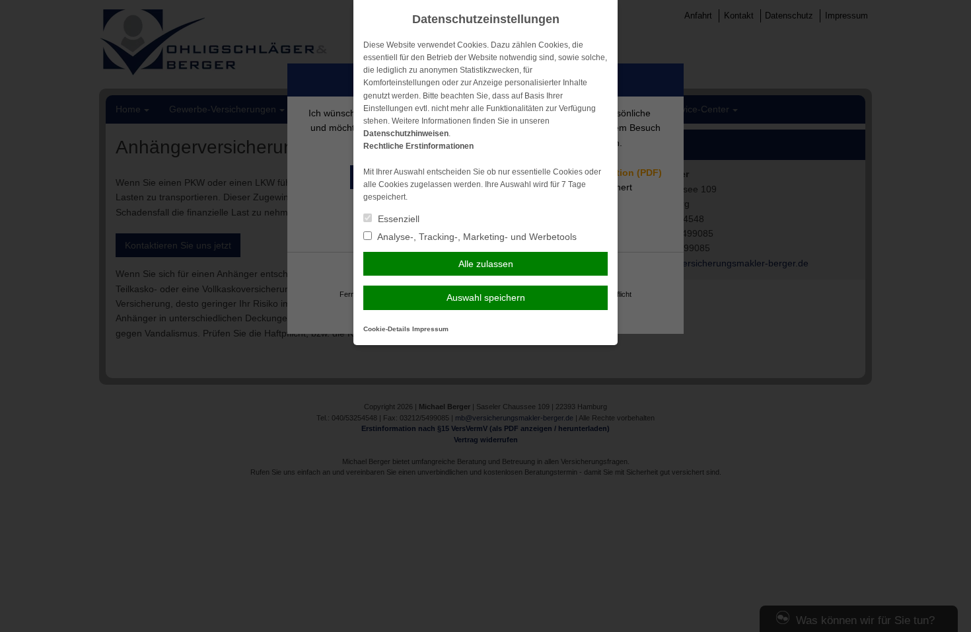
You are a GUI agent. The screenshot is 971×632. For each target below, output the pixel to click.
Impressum (430, 329)
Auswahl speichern (486, 297)
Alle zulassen (485, 263)
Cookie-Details (386, 329)
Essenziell (397, 219)
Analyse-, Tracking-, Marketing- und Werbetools (476, 236)
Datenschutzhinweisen (406, 133)
